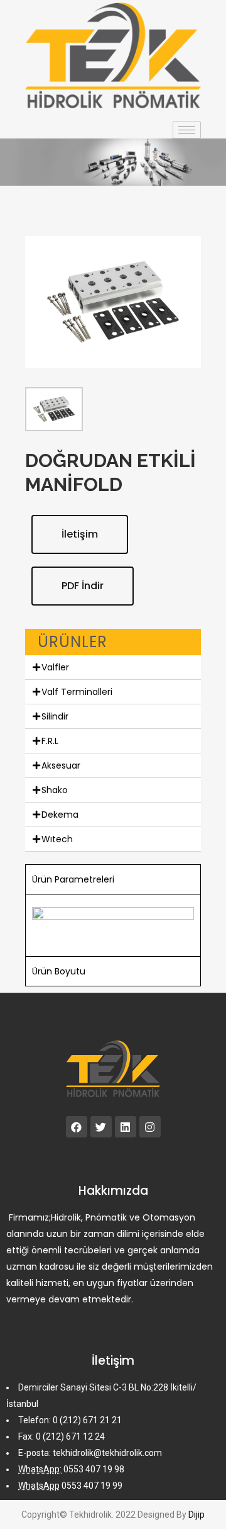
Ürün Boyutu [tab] (58, 971)
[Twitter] (101, 1126)
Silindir (54, 716)
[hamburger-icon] (187, 130)
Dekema (59, 814)
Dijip (196, 1514)
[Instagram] (150, 1126)
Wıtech (57, 839)
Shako (54, 790)
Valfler (55, 667)
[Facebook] (76, 1126)
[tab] (113, 667)
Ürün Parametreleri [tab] (73, 879)
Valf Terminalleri (76, 692)
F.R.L (49, 741)
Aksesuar (60, 765)
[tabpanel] (113, 925)
